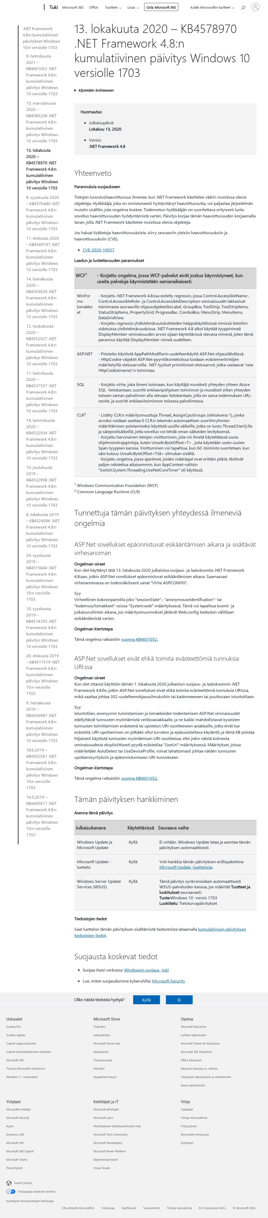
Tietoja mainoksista (179, 1208)
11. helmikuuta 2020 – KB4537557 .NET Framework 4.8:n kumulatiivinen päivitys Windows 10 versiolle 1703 (42, 391)
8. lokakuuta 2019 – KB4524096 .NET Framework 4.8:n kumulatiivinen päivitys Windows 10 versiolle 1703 (43, 530)
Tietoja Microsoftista (194, 1118)
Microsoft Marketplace (107, 1143)
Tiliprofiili (99, 1027)
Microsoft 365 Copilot (20, 1151)
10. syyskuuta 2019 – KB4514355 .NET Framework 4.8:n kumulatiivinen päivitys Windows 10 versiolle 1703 (42, 627)
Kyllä (146, 999)
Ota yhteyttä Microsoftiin (78, 1208)
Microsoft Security (168, 981)
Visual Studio (101, 1168)
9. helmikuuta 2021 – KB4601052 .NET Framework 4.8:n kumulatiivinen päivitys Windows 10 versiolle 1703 (42, 74)
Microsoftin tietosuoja (195, 1134)
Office (93, 7)
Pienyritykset (14, 1168)
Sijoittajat (187, 1143)
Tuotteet (111, 7)
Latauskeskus (101, 1035)
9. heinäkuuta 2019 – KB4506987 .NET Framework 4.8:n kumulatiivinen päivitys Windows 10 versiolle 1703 (42, 721)
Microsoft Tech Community (110, 1134)
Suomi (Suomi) (23, 1183)
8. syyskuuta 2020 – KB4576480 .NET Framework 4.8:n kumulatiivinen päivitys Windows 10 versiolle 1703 (43, 212)
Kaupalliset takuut (104, 1077)
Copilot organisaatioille (21, 1043)
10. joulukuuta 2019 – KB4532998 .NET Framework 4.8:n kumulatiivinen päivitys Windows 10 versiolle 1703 (42, 486)
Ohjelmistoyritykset (105, 1159)
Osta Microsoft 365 (161, 7)
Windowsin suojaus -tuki (146, 970)
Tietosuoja (108, 1208)
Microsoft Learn (103, 1118)
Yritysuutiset (189, 1126)
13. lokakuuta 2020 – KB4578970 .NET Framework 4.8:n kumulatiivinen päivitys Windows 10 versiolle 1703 (42, 168)
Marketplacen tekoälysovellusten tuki (117, 1126)
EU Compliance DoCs (212, 1208)
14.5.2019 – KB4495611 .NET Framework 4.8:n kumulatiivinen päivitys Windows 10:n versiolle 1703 (42, 815)
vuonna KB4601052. (139, 639)
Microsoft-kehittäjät (106, 1109)
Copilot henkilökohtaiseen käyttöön (28, 1052)
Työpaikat (187, 1109)
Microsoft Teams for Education (200, 1043)
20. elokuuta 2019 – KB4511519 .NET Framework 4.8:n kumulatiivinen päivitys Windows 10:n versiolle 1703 (43, 674)
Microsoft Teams (16, 1159)
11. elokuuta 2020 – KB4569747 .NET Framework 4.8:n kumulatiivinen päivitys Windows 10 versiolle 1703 (43, 253)
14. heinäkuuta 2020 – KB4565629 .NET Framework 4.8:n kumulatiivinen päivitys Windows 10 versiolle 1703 (42, 297)
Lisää (131, 7)
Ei (179, 999)
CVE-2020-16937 (98, 249)
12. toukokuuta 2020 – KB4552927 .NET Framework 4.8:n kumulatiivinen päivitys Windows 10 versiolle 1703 (42, 344)
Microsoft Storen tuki (106, 1043)
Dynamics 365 (15, 1134)
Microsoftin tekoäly (18, 1109)
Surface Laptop (15, 1035)
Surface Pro (13, 1027)
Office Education (191, 1060)
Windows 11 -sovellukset (22, 1077)
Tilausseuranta (102, 1060)
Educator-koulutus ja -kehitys (199, 1068)
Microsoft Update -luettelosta (185, 867)
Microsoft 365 (72, 7)
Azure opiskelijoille (193, 1085)
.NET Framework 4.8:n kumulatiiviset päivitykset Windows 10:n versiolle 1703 (41, 38)
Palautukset (100, 1052)
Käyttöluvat (129, 1208)
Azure (10, 1126)
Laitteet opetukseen (193, 1035)
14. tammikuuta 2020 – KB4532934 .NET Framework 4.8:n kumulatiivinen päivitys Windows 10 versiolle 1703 (42, 439)
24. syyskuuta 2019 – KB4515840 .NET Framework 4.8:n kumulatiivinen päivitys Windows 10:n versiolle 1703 (42, 577)
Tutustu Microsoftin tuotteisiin (25, 1068)
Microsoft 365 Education (196, 1052)
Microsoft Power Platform (109, 1151)
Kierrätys (99, 1068)
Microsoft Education (193, 1027)
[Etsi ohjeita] (243, 7)
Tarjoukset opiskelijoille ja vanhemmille (206, 1077)
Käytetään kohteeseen (96, 90)
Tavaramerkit (151, 1208)
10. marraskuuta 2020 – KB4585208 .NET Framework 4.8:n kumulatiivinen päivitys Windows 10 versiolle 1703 (42, 121)
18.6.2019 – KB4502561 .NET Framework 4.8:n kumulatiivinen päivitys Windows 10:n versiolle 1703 (42, 768)
